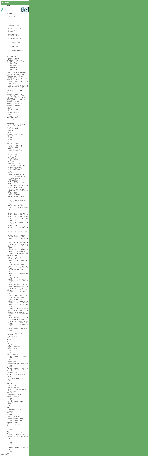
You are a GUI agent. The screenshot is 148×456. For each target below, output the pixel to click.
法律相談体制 (2, 8)
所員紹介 (2, 9)
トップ (2, 6)
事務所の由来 (2, 7)
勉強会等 (2, 10)
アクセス (2, 11)
